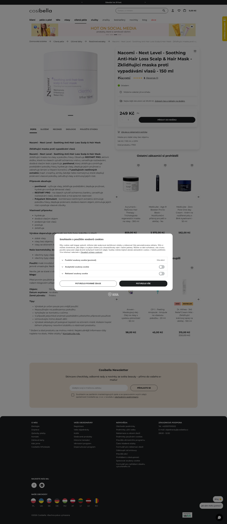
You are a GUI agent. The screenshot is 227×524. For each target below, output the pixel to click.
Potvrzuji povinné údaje (88, 283)
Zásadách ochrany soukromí (91, 252)
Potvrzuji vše (143, 283)
